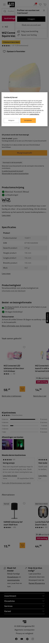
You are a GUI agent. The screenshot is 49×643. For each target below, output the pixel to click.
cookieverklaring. (34, 114)
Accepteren (28, 120)
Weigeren (11, 120)
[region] (24, 109)
